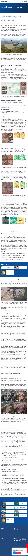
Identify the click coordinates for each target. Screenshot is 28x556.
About (15, 528)
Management (16, 529)
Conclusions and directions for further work (8, 20)
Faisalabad (4, 493)
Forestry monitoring (3, 550)
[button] (26, 554)
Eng (24, 1)
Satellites (15, 532)
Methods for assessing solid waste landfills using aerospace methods (11, 16)
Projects (2, 531)
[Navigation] (2, 1)
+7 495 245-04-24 (17, 540)
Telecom (2, 540)
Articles (2, 532)
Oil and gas (2, 538)
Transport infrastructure (4, 541)
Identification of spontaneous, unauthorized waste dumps (10, 17)
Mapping (2, 542)
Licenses (15, 530)
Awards (15, 531)
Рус (22, 1)
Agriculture (2, 539)
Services (2, 529)
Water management (3, 549)
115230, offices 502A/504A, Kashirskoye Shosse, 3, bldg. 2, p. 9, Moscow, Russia (20, 539)
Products (2, 530)
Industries (2, 528)
